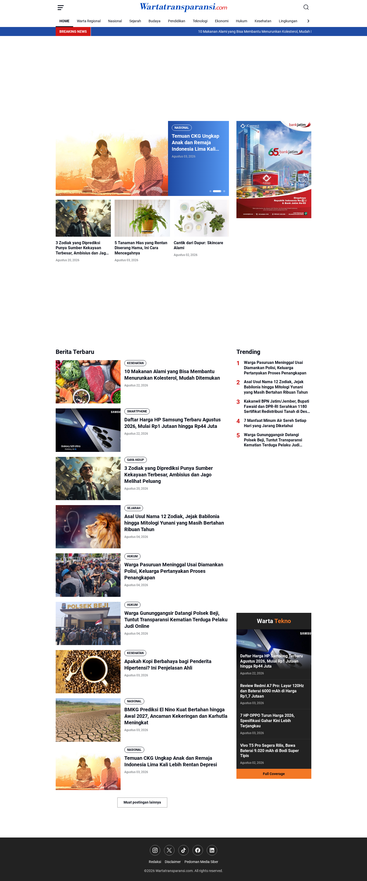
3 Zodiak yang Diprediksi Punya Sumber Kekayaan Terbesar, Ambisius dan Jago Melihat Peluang (82, 248)
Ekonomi (221, 21)
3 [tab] (221, 191)
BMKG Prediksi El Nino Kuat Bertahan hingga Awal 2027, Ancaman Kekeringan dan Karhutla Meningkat (175, 716)
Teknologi (200, 21)
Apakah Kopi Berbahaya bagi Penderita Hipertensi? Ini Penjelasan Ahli (167, 664)
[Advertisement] (183, 78)
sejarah (133, 508)
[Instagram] (155, 850)
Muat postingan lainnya (142, 802)
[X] (169, 850)
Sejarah (135, 21)
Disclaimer (173, 862)
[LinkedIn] (212, 850)
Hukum (241, 21)
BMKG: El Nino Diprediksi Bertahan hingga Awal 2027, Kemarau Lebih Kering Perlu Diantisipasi (204, 142)
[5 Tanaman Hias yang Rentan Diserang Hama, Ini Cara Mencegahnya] (142, 218)
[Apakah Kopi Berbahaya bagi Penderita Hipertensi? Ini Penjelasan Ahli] (88, 671)
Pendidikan (176, 21)
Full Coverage (274, 774)
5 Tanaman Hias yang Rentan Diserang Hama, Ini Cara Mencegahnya (141, 248)
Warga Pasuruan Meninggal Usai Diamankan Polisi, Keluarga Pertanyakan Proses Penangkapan (173, 571)
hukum (132, 556)
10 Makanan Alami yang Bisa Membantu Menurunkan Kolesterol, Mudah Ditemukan (229, 31)
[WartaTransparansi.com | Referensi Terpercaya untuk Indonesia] (183, 7)
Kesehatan (263, 21)
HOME (64, 21)
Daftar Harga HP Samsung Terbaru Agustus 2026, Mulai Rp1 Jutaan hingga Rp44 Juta (172, 423)
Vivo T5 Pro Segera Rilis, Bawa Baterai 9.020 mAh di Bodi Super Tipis (269, 750)
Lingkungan (288, 21)
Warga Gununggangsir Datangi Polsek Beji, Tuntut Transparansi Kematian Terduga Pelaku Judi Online (175, 619)
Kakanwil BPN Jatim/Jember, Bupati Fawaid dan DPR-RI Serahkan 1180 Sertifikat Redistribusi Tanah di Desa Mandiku (276, 406)
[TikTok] (183, 850)
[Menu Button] (61, 7)
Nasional (115, 21)
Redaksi (155, 862)
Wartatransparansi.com (174, 871)
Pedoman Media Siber (201, 862)
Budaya (155, 21)
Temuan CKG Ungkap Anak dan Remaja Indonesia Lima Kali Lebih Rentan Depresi (170, 761)
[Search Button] (306, 7)
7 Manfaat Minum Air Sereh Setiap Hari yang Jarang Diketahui (275, 423)
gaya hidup (135, 460)
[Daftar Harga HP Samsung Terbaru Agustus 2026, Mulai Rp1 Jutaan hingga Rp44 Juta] (88, 430)
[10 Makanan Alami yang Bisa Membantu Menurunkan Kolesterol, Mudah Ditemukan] (88, 381)
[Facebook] (197, 850)
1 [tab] (210, 191)
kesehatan (135, 363)
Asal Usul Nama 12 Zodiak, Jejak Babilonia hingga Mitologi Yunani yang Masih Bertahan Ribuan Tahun (174, 522)
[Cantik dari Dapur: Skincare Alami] (201, 218)
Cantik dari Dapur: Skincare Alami (198, 245)
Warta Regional (89, 21)
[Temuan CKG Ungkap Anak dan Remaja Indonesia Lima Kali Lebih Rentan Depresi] (88, 768)
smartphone (137, 411)
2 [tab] (214, 191)
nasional (190, 127)
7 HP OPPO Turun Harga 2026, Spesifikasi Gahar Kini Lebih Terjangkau (267, 720)
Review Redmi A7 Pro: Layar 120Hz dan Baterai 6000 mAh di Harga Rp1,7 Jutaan (272, 691)
